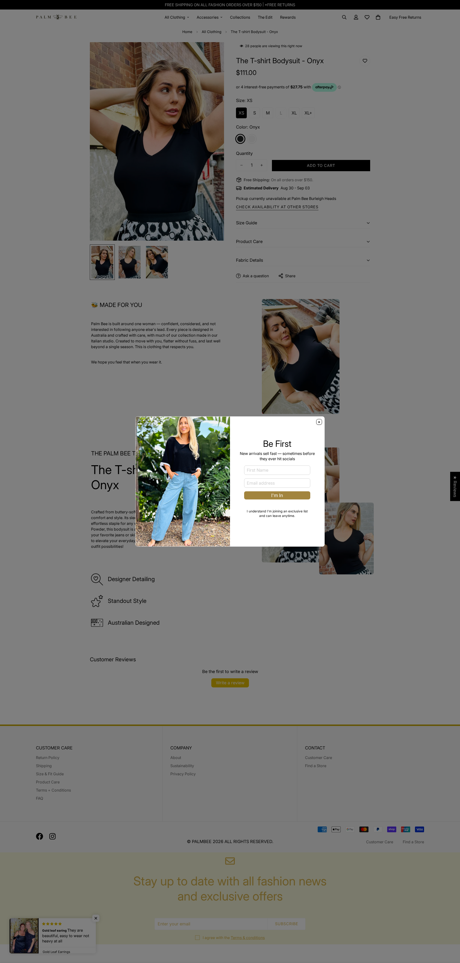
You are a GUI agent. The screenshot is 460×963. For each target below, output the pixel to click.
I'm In (277, 495)
